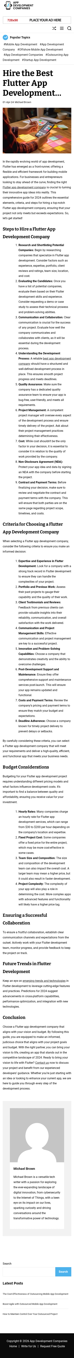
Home (13, 1346)
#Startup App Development (39, 60)
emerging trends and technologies (44, 981)
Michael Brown (23, 102)
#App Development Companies (24, 54)
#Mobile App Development (21, 44)
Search (7, 1263)
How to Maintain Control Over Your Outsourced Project (30, 1314)
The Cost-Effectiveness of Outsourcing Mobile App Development (35, 1294)
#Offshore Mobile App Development (40, 49)
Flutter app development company (24, 187)
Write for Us (28, 1346)
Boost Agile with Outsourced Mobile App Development (30, 1304)
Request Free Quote (52, 1346)
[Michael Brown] (37, 1135)
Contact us (42, 1062)
